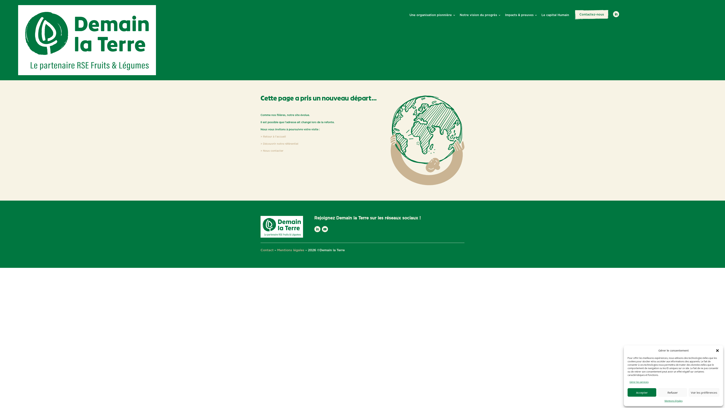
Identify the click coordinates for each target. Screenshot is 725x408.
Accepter (642, 392)
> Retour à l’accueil (273, 136)
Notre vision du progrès (478, 15)
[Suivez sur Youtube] (325, 229)
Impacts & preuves (519, 15)
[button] (717, 350)
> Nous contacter (272, 151)
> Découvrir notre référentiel (279, 144)
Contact (267, 250)
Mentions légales (674, 401)
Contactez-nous (591, 14)
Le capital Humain (555, 15)
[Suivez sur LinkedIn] (616, 14)
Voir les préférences (704, 392)
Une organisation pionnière (431, 15)
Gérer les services (639, 382)
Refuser (672, 392)
